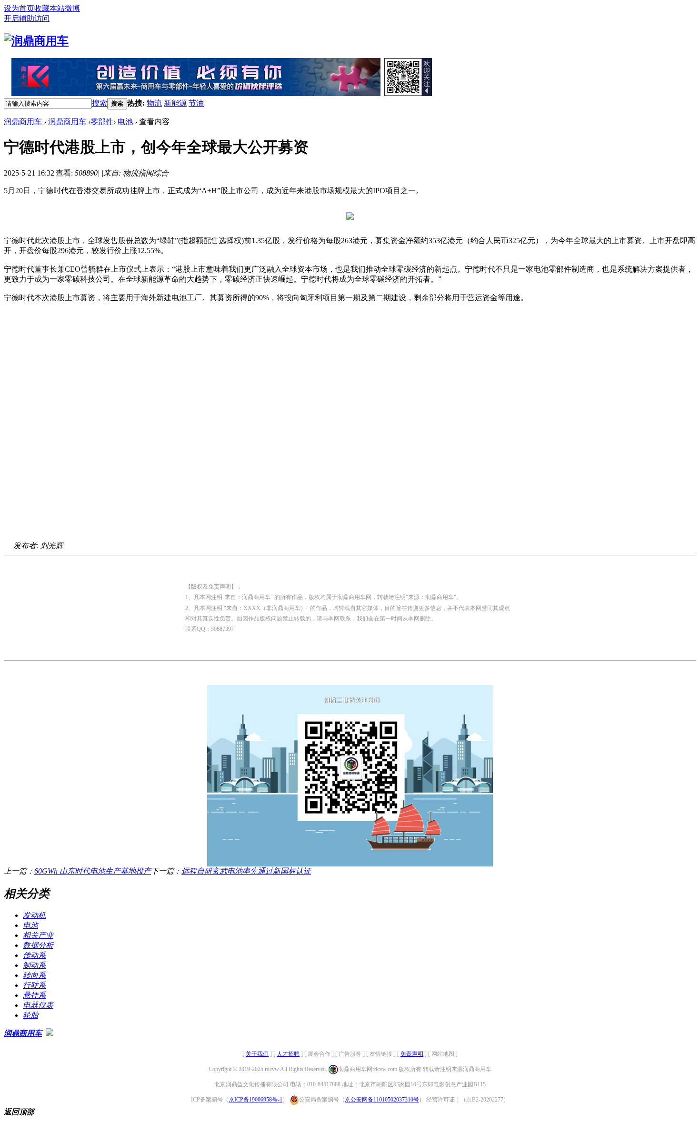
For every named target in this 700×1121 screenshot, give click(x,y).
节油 (196, 103)
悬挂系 (34, 995)
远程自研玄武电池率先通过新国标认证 (246, 871)
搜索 (99, 103)
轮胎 (30, 1015)
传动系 (34, 955)
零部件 (101, 122)
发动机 (34, 915)
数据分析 (38, 945)
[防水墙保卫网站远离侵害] (49, 1033)
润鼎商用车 (23, 122)
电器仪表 (38, 1005)
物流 (154, 103)
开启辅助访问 (27, 18)
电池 (125, 122)
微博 (72, 8)
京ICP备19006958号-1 (255, 1099)
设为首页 (19, 8)
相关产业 (38, 935)
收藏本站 (49, 8)
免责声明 (411, 1054)
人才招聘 (288, 1054)
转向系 (34, 975)
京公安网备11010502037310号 (382, 1099)
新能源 (175, 103)
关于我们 (257, 1054)
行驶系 (34, 985)
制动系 (34, 965)
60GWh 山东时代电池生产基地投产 (92, 871)
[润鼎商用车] (36, 41)
